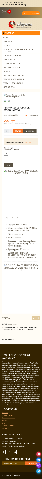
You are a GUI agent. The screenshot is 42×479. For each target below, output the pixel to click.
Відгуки (4, 420)
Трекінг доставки (8, 426)
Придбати (30, 131)
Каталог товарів (7, 415)
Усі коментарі (8, 340)
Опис (8, 165)
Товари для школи (13, 83)
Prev (34, 318)
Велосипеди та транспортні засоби (18, 50)
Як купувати (32, 115)
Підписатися (33, 463)
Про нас (5, 413)
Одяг (5, 37)
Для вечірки (9, 87)
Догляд (7, 71)
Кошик (17, 131)
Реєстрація (35, 13)
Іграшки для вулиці (13, 79)
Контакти (5, 428)
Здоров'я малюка (12, 55)
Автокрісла (9, 59)
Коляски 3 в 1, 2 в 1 (12, 63)
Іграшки (7, 41)
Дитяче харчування (13, 75)
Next (38, 318)
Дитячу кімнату (11, 67)
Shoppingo (27, 142)
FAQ (3, 423)
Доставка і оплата (8, 418)
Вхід (25, 13)
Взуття (6, 45)
